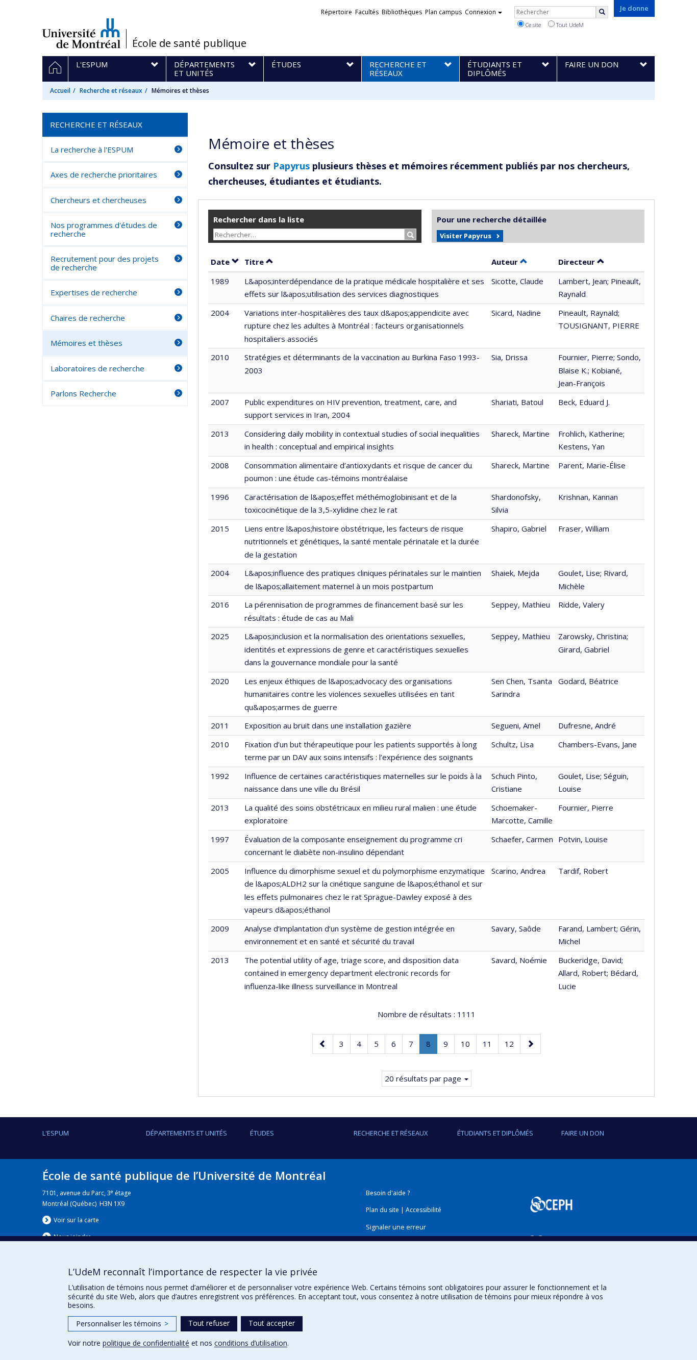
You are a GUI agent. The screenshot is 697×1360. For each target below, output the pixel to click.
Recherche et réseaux (111, 90)
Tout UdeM (569, 25)
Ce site (532, 25)
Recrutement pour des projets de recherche (105, 263)
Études (262, 1133)
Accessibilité (423, 1209)
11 (490, 1043)
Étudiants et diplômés (495, 1133)
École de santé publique (189, 43)
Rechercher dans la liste (258, 219)
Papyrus (291, 166)
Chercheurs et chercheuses (98, 200)
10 (468, 1043)
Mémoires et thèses (86, 343)
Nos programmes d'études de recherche (104, 229)
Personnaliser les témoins (122, 1323)
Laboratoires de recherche (97, 368)
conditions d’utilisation (250, 1343)
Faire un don (582, 1133)
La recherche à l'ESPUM (92, 149)
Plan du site (382, 1209)
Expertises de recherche (94, 292)
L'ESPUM (55, 1133)
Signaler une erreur (396, 1227)
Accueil (60, 90)
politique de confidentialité (146, 1343)
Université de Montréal (81, 33)
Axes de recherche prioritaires (104, 174)
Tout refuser (209, 1323)
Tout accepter (271, 1323)
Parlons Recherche (83, 393)
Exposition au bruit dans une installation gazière (327, 725)
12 (512, 1043)
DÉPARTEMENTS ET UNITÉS (186, 1133)
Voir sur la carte (76, 1220)
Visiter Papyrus (465, 235)
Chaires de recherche (88, 318)
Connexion (480, 12)
